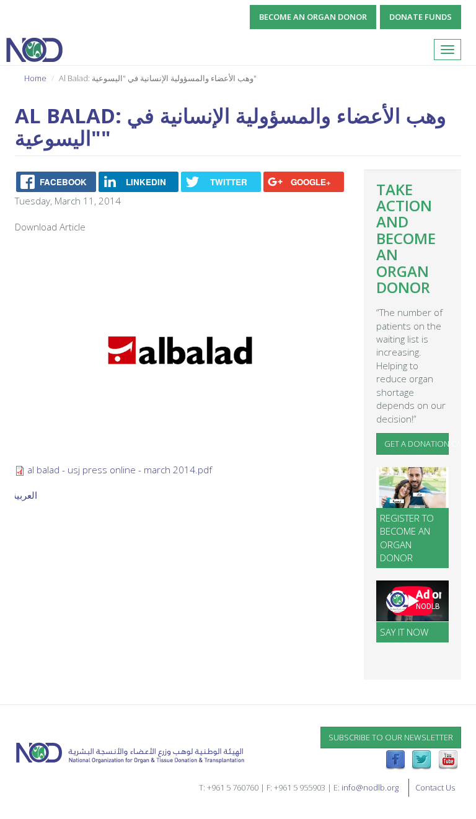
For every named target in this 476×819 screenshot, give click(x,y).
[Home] (39, 49)
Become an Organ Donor (313, 16)
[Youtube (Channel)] (448, 759)
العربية (24, 495)
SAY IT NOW (404, 632)
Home (35, 78)
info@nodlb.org (370, 787)
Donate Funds (420, 16)
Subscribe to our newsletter (390, 737)
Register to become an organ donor (407, 538)
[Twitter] (421, 759)
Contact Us (435, 787)
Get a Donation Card (416, 443)
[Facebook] (395, 759)
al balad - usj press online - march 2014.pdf (119, 469)
